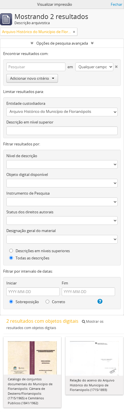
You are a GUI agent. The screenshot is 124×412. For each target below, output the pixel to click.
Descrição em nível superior (29, 122)
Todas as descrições (32, 258)
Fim (65, 283)
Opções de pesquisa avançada (62, 43)
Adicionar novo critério (29, 78)
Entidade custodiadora (25, 103)
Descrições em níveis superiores (42, 250)
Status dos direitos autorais (29, 211)
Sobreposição (27, 301)
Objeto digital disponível (27, 174)
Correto (58, 301)
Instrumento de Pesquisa (28, 193)
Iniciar (11, 283)
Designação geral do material (31, 230)
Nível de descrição (21, 155)
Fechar (116, 4)
